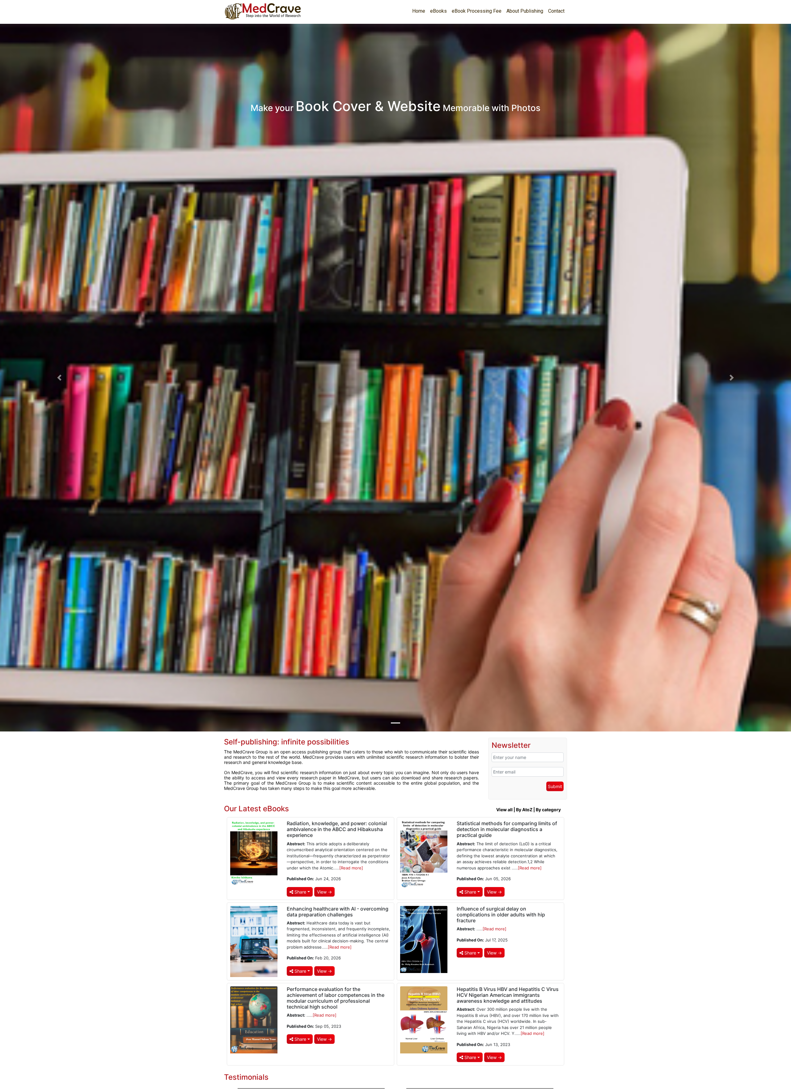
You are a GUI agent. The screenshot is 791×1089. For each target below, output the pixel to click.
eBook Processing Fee (476, 11)
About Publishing (524, 11)
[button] (59, 378)
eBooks (438, 11)
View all (504, 809)
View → (324, 891)
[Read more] (351, 867)
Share (299, 891)
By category (548, 809)
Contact (556, 11)
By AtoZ (524, 809)
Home (418, 11)
